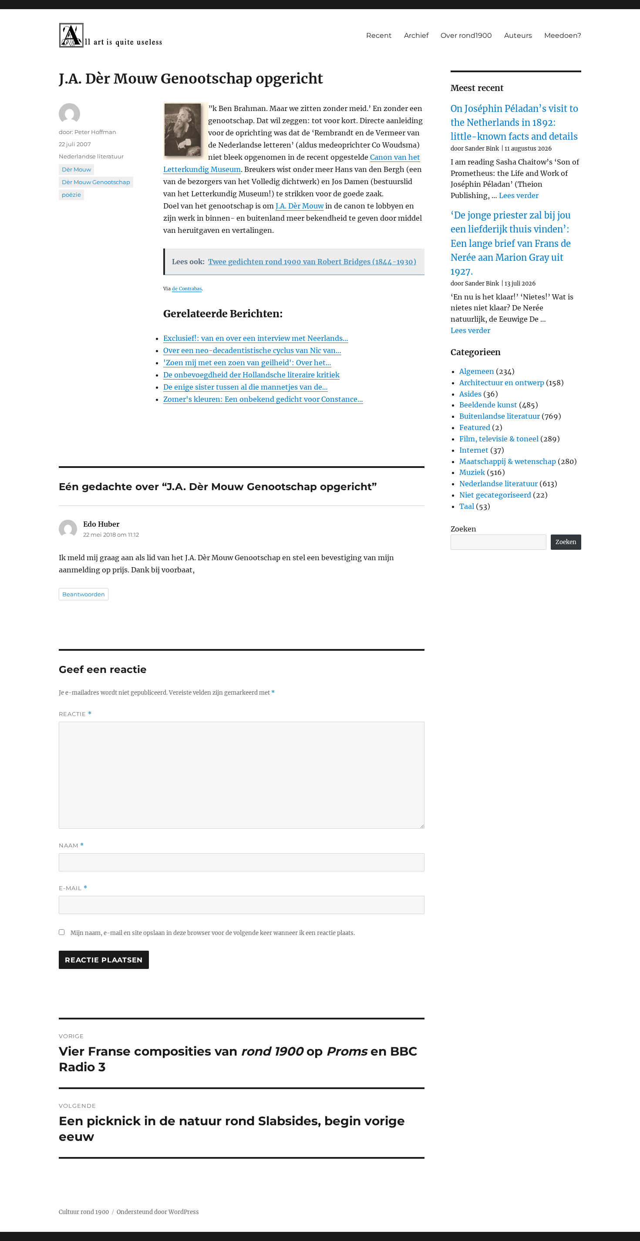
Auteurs (518, 35)
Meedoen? (562, 35)
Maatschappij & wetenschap (507, 461)
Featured (474, 427)
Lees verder (519, 195)
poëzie (71, 194)
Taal (466, 506)
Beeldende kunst (488, 404)
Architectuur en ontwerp (501, 382)
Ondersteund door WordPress (158, 1212)
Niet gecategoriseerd (495, 495)
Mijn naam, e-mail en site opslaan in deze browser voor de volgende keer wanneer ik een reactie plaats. (213, 933)
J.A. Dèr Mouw (299, 206)
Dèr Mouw (76, 169)
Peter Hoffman (95, 131)
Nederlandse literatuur (91, 156)
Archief (416, 35)
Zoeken (463, 529)
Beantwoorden (83, 594)
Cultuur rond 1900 (84, 1212)
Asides (470, 394)
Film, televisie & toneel (499, 438)
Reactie (75, 714)
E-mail (73, 888)
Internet (473, 450)
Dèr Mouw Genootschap (96, 181)
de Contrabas (187, 289)
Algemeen (476, 371)
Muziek (472, 472)
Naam (71, 845)
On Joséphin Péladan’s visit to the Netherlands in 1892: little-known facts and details (514, 122)
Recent (379, 35)
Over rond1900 (466, 35)
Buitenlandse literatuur (499, 416)
